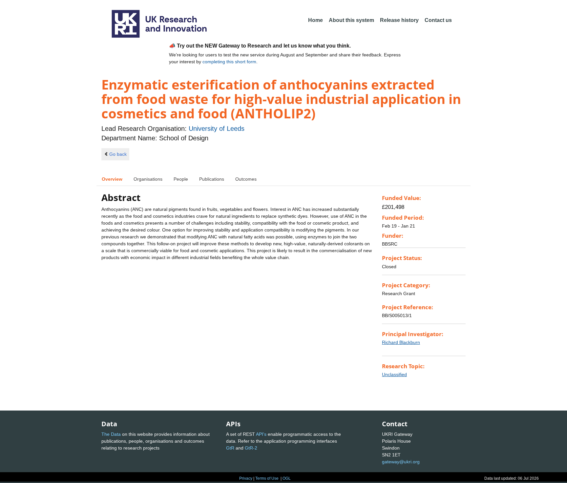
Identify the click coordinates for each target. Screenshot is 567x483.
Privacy (245, 478)
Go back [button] (118, 154)
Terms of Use (267, 478)
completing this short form (229, 61)
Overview (112, 179)
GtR (230, 448)
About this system (351, 20)
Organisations (148, 179)
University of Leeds (216, 128)
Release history (399, 20)
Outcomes (246, 179)
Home (315, 20)
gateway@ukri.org (401, 461)
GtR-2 (251, 448)
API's (261, 434)
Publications (211, 179)
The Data (111, 434)
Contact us (438, 20)
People (181, 179)
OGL (287, 478)
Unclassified (394, 374)
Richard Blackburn (401, 342)
